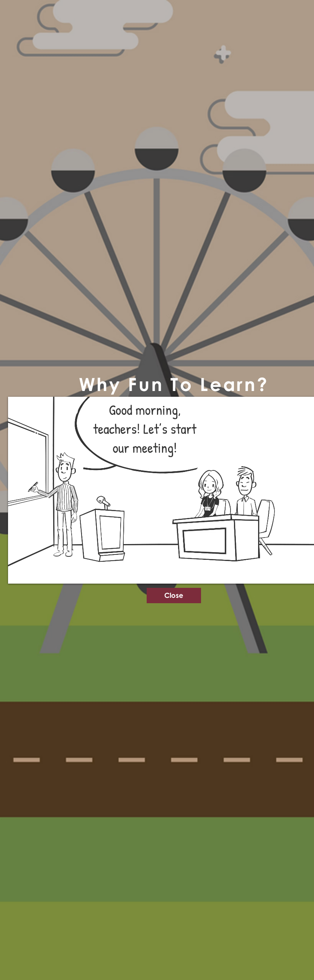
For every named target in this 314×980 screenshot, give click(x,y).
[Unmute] (31, 573)
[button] (174, 595)
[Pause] (18, 573)
